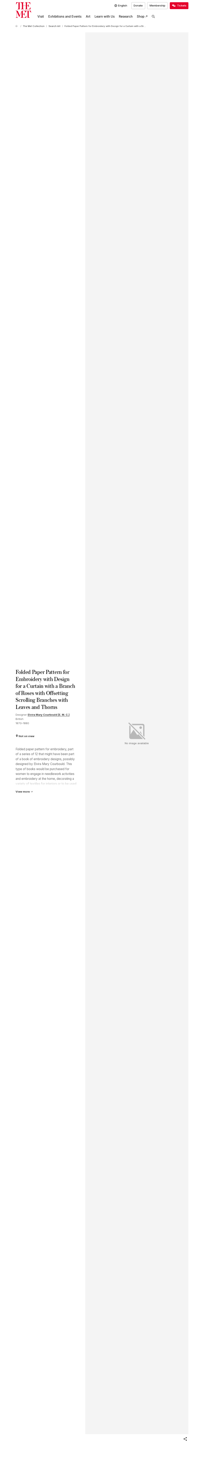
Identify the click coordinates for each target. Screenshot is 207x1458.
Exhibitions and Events (64, 16)
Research (126, 16)
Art (88, 16)
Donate (138, 5)
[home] (17, 26)
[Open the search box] (153, 16)
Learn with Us (105, 16)
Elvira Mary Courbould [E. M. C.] (49, 714)
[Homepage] (23, 10)
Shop (140, 16)
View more (23, 791)
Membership (157, 5)
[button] (185, 1439)
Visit (40, 16)
